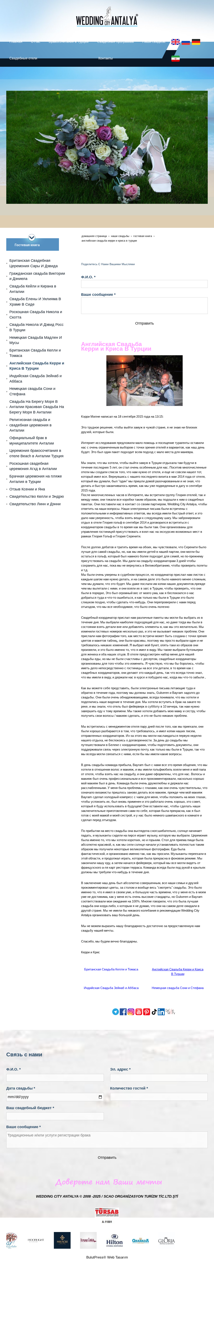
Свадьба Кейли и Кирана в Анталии (32, 289)
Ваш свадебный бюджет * (30, 1108)
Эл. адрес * (120, 1069)
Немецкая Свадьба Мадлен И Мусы (35, 340)
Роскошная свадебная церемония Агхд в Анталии (33, 466)
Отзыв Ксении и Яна (27, 489)
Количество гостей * (129, 1088)
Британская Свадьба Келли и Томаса (111, 969)
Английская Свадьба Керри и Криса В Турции (36, 366)
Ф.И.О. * (88, 277)
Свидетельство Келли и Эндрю (36, 496)
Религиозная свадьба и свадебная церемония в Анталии (30, 425)
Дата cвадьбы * (20, 1088)
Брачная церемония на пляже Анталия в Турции (35, 479)
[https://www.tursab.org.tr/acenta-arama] (107, 1215)
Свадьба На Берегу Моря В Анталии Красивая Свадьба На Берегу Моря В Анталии (36, 406)
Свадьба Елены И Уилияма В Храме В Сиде (35, 301)
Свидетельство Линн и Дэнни (35, 504)
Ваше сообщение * (98, 294)
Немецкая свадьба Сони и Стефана (178, 988)
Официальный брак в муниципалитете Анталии (31, 440)
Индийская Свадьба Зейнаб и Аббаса (111, 988)
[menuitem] (17, 41)
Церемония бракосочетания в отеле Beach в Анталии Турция (36, 453)
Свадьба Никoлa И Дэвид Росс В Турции (36, 327)
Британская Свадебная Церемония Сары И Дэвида (33, 263)
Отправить (144, 323)
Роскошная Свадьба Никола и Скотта (35, 314)
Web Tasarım (117, 1257)
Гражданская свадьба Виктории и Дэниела (37, 276)
